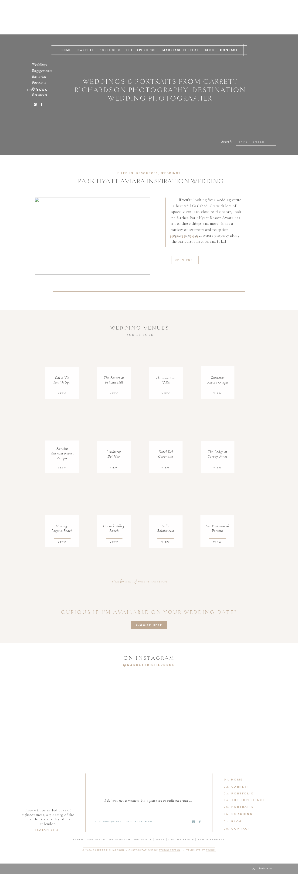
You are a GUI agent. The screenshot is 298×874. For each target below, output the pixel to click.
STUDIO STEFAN (169, 850)
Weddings (171, 173)
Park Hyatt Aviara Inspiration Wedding (151, 181)
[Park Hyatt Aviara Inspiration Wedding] (92, 236)
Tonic (211, 850)
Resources (147, 173)
